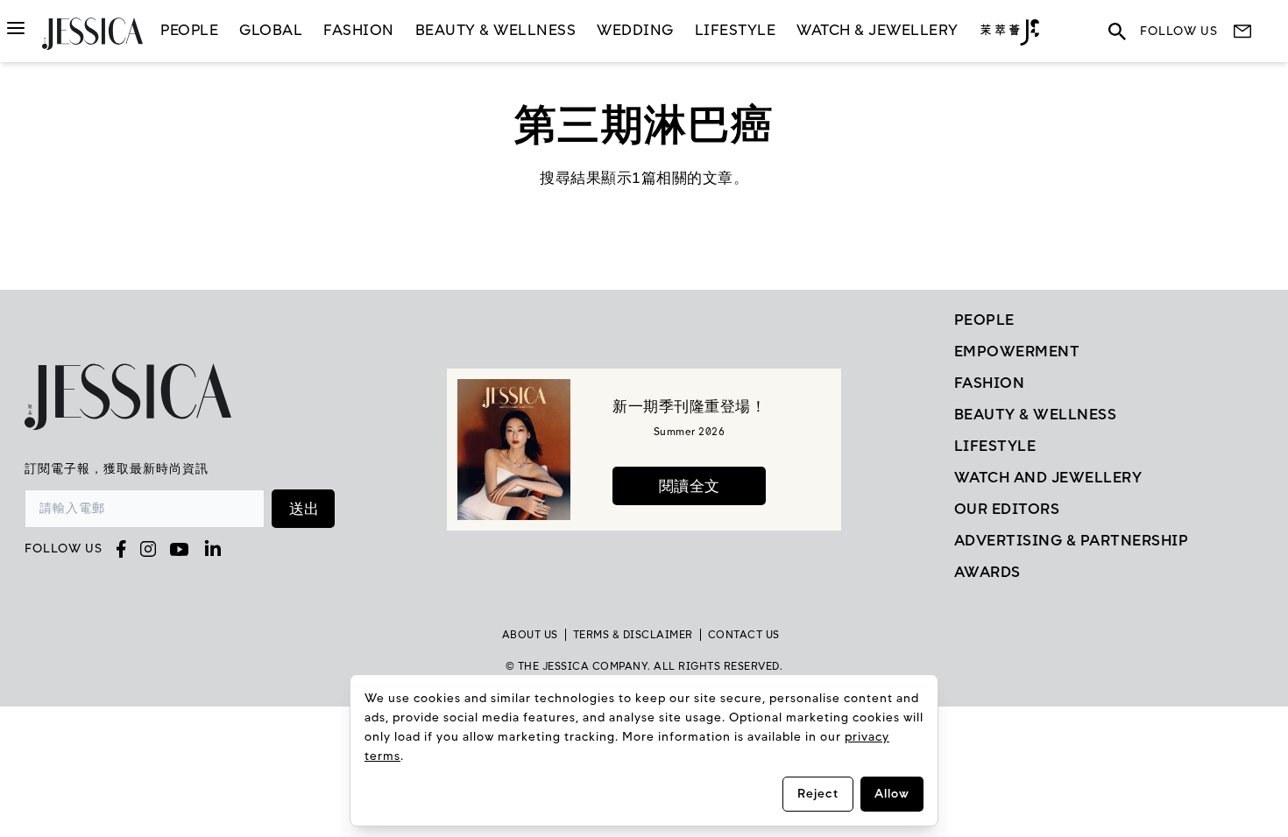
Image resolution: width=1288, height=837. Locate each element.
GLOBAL (270, 30)
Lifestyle (995, 445)
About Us (530, 635)
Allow (891, 793)
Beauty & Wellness (496, 30)
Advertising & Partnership (1071, 540)
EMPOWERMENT (1017, 351)
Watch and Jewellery (1048, 477)
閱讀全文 (689, 486)
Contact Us (744, 635)
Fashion (358, 30)
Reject (818, 793)
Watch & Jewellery (877, 30)
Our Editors (1007, 508)
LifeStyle (735, 30)
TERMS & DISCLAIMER (633, 635)
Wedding (635, 30)
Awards (987, 571)
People (189, 30)
